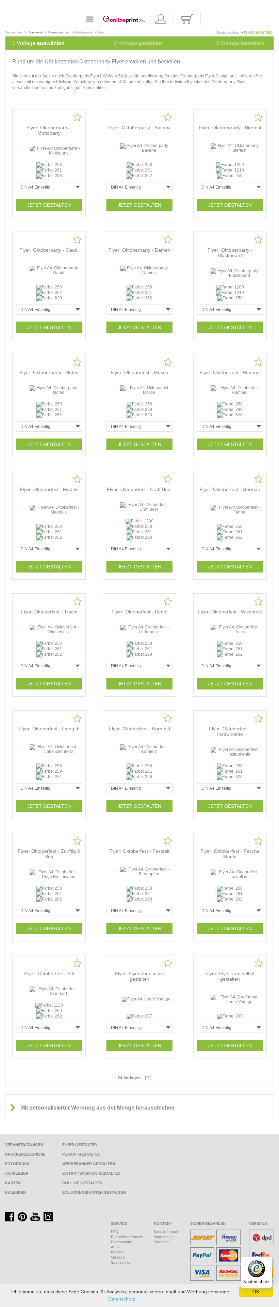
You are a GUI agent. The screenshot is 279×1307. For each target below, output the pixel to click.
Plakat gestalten (81, 1154)
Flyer (100, 32)
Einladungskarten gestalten (94, 1192)
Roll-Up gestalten (82, 1183)
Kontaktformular (167, 1232)
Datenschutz (121, 1242)
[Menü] (268, 1261)
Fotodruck (17, 1164)
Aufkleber (16, 1173)
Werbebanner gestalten (88, 1164)
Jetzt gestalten (49, 205)
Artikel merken (77, 117)
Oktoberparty (83, 32)
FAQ (114, 1232)
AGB (115, 1247)
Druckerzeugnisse (25, 1154)
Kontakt (117, 1252)
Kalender (15, 1192)
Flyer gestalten (79, 1145)
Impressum (163, 1237)
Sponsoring (120, 1262)
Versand (118, 1257)
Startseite (161, 1242)
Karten (13, 1183)
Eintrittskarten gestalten (91, 1173)
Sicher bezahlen (208, 1223)
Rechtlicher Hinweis (127, 1237)
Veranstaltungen (24, 1145)
